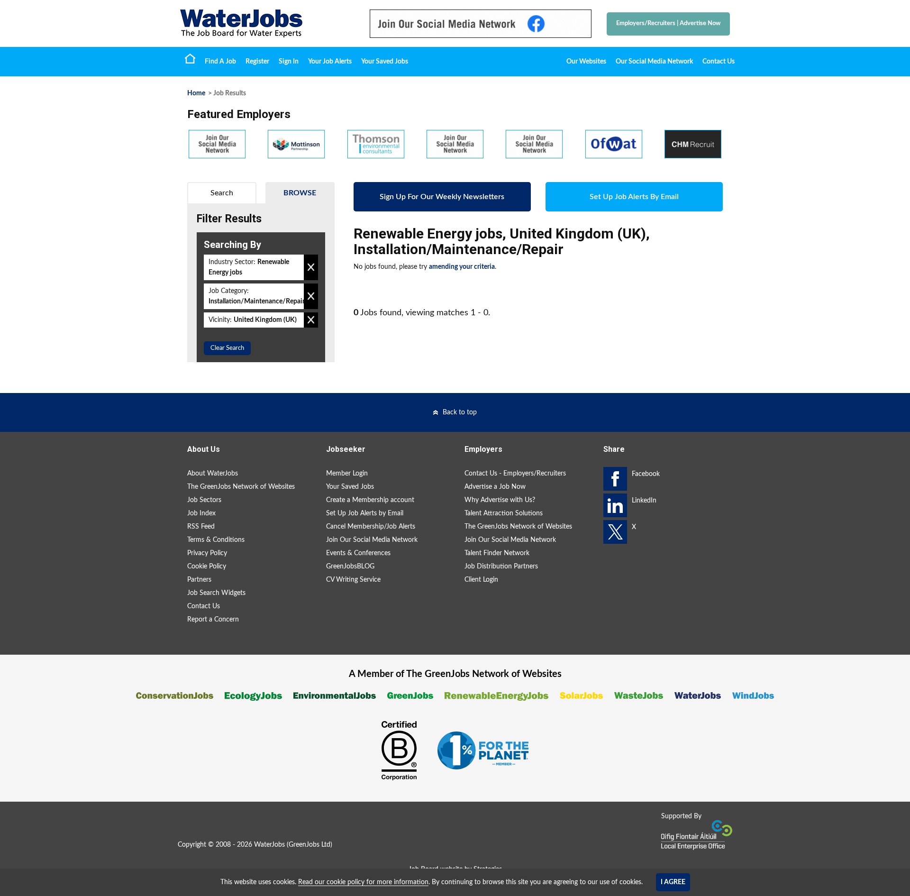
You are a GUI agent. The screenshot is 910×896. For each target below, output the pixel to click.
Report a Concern (213, 619)
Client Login (481, 579)
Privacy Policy (207, 553)
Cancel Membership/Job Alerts (370, 526)
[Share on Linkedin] (615, 505)
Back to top (460, 412)
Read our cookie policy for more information (363, 882)
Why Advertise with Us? (499, 500)
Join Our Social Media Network (372, 540)
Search (221, 193)
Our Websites (586, 61)
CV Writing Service (353, 579)
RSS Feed (201, 526)
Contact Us (718, 61)
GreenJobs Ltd (309, 844)
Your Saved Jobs (384, 61)
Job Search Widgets (216, 593)
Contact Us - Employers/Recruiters (515, 473)
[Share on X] (615, 532)
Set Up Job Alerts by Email (364, 513)
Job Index (201, 513)
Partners (199, 579)
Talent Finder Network (496, 553)
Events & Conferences (358, 553)
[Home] (265, 23)
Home (190, 58)
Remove (311, 267)
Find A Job (220, 61)
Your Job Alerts (330, 61)
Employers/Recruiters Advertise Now (668, 23)
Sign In (289, 61)
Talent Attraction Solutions (503, 513)
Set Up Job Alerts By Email (634, 197)
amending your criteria (462, 267)
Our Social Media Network (654, 61)
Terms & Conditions (216, 540)
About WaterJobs (212, 473)
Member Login (347, 473)
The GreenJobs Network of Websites (241, 487)
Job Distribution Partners (501, 566)
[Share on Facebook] (615, 479)
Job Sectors (204, 500)
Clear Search (227, 348)
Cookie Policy (206, 566)
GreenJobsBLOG (350, 566)
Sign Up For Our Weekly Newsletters (442, 197)
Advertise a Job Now (495, 487)
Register (257, 61)
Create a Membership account (370, 500)
